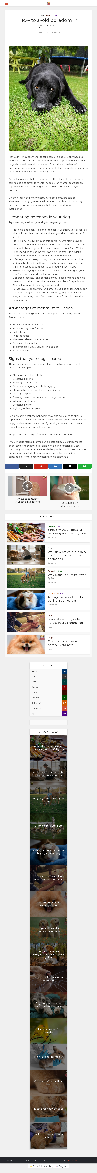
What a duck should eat (48, 826)
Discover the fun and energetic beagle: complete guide (48, 954)
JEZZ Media (72, 1160)
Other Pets (53, 593)
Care (42, 15)
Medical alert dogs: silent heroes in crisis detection (65, 621)
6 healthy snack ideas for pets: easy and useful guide (67, 531)
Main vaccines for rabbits (48, 1056)
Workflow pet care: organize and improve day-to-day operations (67, 555)
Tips (55, 15)
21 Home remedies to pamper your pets (63, 643)
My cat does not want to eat (48, 1108)
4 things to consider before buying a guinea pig (67, 598)
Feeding (51, 526)
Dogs (48, 15)
